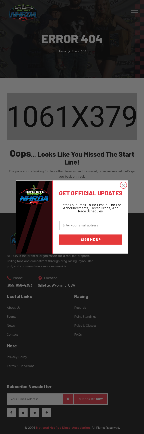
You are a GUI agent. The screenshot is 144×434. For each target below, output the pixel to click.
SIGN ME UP (91, 239)
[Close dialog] (123, 185)
